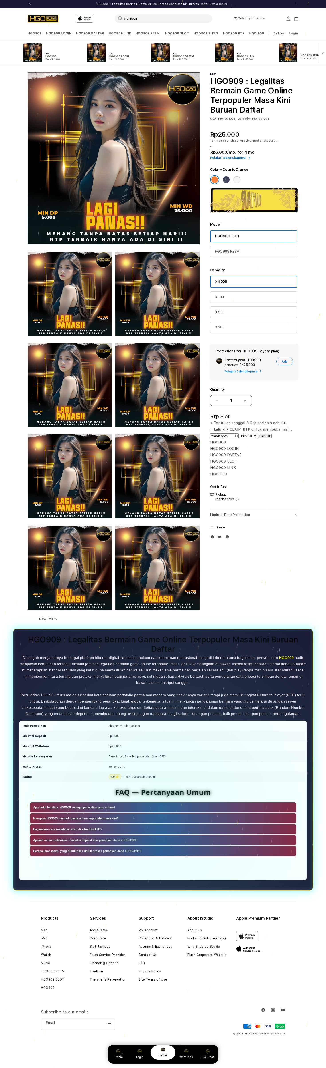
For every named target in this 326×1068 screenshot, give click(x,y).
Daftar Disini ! (219, 4)
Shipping (236, 140)
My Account (148, 930)
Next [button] (296, 4)
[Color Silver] (236, 179)
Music (45, 963)
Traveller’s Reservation (108, 979)
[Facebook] (213, 538)
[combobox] (163, 18)
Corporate (98, 938)
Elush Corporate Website (207, 955)
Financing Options (104, 963)
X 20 (218, 327)
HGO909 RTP (234, 33)
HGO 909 (256, 33)
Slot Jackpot (100, 946)
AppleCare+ (99, 930)
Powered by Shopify (271, 1033)
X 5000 (221, 282)
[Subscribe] (109, 1023)
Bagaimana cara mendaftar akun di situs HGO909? (67, 829)
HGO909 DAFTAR (90, 33)
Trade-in (96, 971)
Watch (46, 955)
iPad (44, 938)
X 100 (219, 297)
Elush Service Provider (107, 955)
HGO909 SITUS (206, 33)
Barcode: (244, 118)
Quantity (217, 389)
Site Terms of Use (153, 979)
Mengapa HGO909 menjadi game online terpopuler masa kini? (76, 818)
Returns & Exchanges (155, 946)
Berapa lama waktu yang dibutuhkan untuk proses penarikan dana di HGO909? (87, 851)
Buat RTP (265, 436)
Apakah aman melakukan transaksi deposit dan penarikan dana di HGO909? (85, 840)
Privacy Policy (150, 971)
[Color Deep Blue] (226, 179)
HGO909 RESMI (148, 33)
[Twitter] (221, 538)
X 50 (219, 312)
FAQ (142, 963)
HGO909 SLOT (177, 33)
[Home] (43, 19)
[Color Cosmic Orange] (214, 179)
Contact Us (148, 955)
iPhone (46, 946)
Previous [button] (30, 4)
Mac (44, 930)
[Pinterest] (228, 538)
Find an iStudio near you (206, 938)
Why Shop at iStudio (203, 946)
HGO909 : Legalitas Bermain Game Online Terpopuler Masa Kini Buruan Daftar (162, 4)
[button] (35, 33)
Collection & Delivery (155, 938)
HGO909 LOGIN (58, 33)
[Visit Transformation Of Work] (254, 212)
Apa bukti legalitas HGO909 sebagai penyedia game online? (74, 807)
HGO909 (35, 33)
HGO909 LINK (120, 33)
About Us (194, 930)
